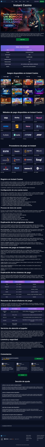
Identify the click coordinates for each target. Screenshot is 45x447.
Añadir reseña (39, 358)
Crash (27, 76)
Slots (38, 76)
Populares (5, 76)
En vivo (16, 76)
